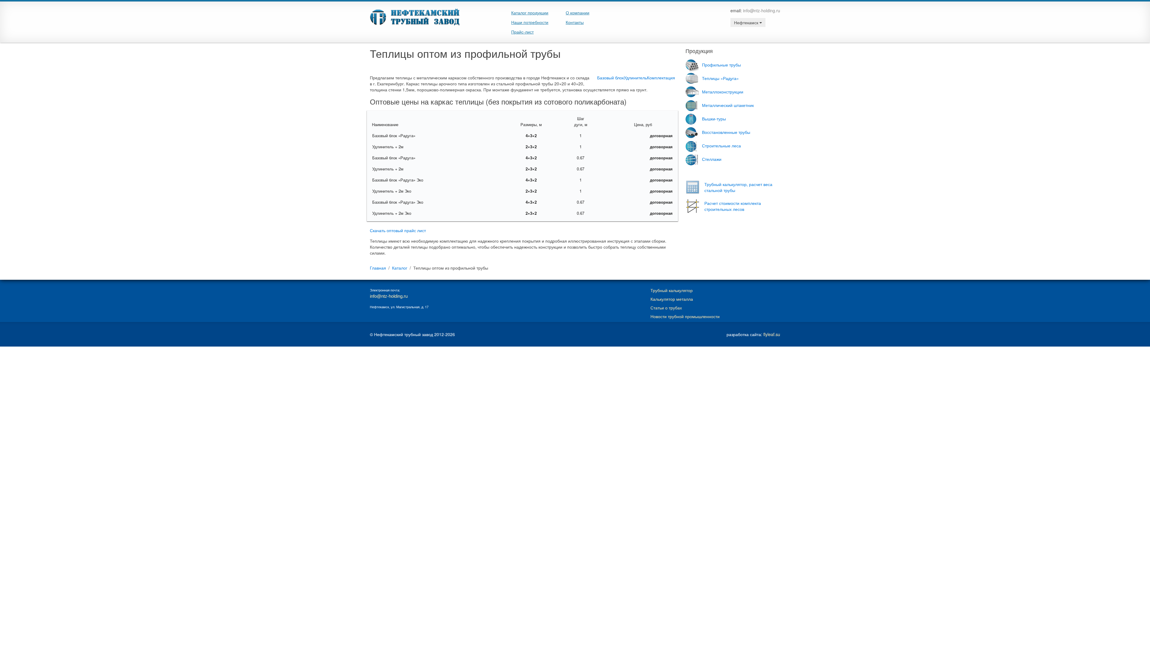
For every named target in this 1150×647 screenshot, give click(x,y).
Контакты (575, 22)
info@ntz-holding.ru (761, 10)
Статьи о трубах (666, 308)
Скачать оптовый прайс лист (398, 230)
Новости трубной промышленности (685, 316)
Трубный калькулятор (671, 290)
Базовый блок (610, 78)
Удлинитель (635, 78)
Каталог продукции (529, 13)
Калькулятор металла (671, 299)
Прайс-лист (522, 32)
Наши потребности (529, 22)
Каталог (399, 268)
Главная (378, 268)
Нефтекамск (746, 22)
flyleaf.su (771, 334)
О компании (577, 13)
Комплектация (661, 78)
